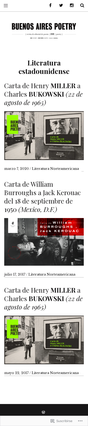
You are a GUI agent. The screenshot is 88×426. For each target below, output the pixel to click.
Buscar (80, 5)
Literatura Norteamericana (55, 169)
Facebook (49, 5)
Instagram (70, 5)
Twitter (59, 5)
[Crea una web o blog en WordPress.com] (43, 412)
